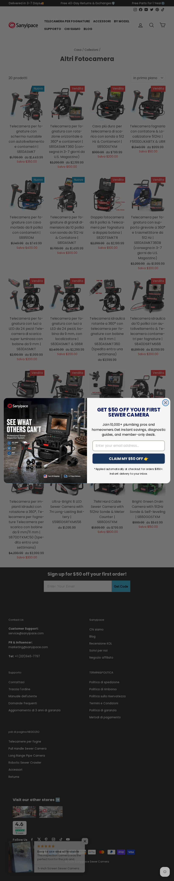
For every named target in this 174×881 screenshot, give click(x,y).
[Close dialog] (165, 402)
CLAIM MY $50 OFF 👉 (129, 458)
